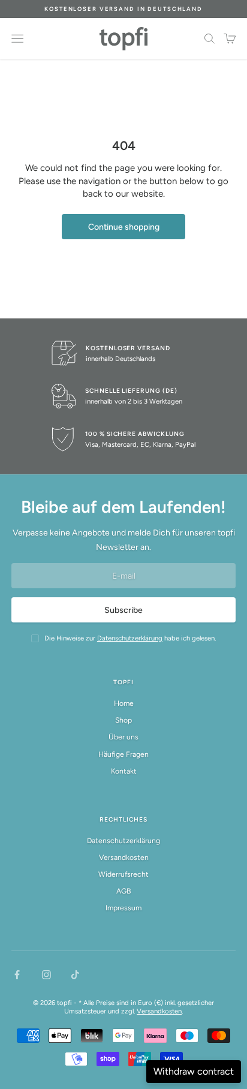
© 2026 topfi (52, 1002)
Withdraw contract (193, 1071)
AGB (123, 890)
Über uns (123, 736)
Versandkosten (124, 857)
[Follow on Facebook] (17, 974)
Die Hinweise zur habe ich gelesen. (130, 638)
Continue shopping (123, 227)
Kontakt (124, 770)
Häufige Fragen (123, 754)
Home (124, 703)
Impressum (123, 907)
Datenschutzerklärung (123, 840)
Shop (123, 719)
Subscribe (123, 610)
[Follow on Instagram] (46, 974)
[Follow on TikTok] (75, 974)
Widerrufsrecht (123, 874)
